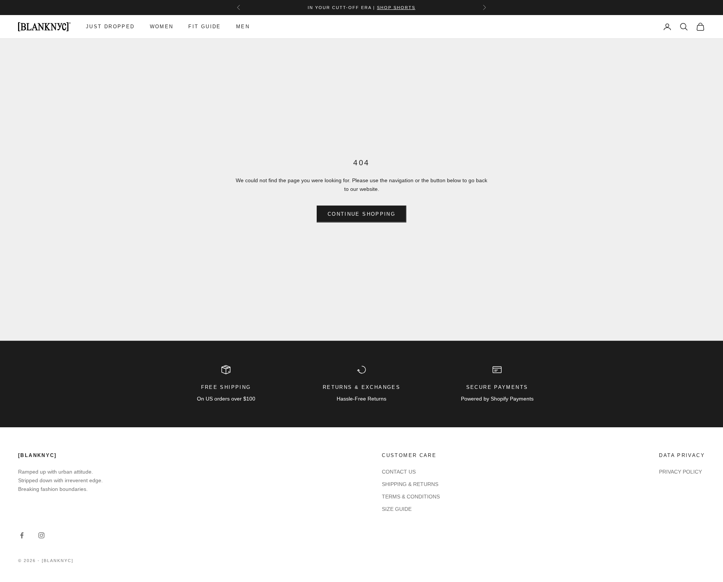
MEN (243, 26)
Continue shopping (361, 214)
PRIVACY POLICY (680, 472)
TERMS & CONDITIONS (411, 497)
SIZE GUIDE (397, 509)
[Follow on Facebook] (22, 535)
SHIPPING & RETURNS (410, 484)
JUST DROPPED (110, 26)
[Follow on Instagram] (41, 535)
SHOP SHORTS (396, 7)
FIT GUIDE (204, 26)
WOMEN (162, 26)
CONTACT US (399, 472)
